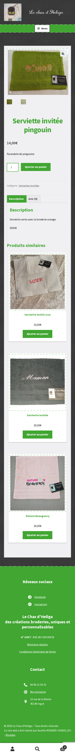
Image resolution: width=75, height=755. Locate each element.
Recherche (37, 749)
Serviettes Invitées (29, 185)
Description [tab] (16, 198)
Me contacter (38, 692)
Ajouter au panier (36, 167)
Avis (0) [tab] (33, 198)
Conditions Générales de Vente (37, 651)
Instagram (40, 604)
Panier (57, 746)
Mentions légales (37, 644)
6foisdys (10, 735)
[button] (63, 54)
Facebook (40, 597)
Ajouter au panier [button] (37, 333)
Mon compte (12, 749)
